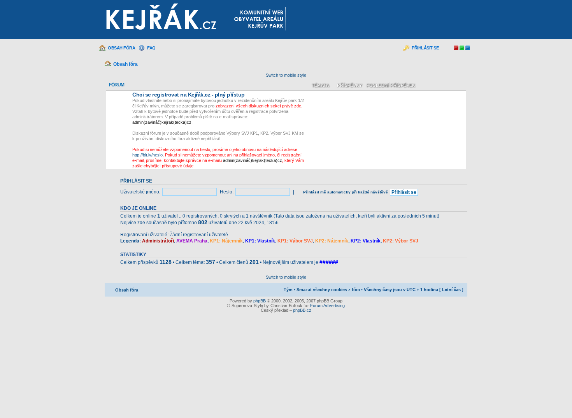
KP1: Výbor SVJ (295, 241)
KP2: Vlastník (366, 241)
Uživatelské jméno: (140, 192)
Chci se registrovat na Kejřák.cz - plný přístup (188, 94)
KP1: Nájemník (226, 241)
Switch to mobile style (286, 75)
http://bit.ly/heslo (147, 155)
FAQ (151, 48)
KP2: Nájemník (331, 241)
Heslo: (226, 192)
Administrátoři (158, 241)
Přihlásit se (425, 48)
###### (328, 262)
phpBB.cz (302, 310)
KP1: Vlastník (260, 241)
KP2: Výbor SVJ (400, 241)
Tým (288, 289)
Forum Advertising (327, 305)
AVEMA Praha (191, 241)
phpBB (259, 301)
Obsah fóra (121, 48)
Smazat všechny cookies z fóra (328, 289)
